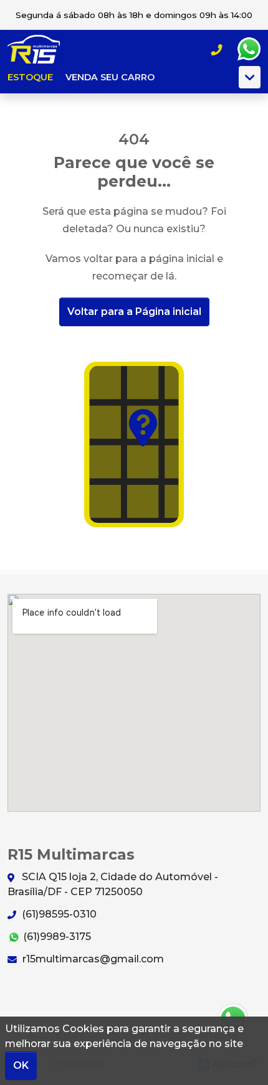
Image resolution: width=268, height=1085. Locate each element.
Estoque (30, 77)
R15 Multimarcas (41, 49)
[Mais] (250, 77)
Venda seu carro (110, 77)
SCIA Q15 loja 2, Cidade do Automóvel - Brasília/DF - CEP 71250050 (112, 884)
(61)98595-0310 (58, 914)
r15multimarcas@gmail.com (92, 959)
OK (21, 1065)
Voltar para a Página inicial (134, 311)
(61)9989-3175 (56, 936)
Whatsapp (249, 49)
